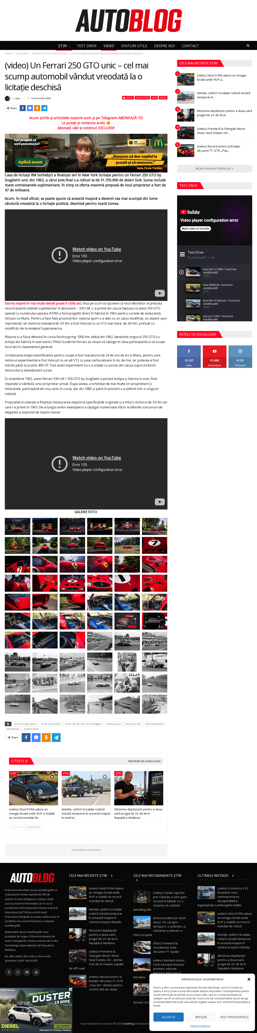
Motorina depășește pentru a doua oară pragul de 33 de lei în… (224, 113)
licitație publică (113, 723)
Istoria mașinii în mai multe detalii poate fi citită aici (43, 303)
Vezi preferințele (234, 1017)
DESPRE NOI (164, 45)
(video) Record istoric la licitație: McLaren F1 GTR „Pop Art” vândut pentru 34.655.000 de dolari (106, 983)
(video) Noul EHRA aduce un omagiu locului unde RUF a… (221, 77)
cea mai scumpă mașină (25, 723)
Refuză (201, 1017)
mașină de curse (133, 723)
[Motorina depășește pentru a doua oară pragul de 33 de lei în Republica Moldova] (138, 788)
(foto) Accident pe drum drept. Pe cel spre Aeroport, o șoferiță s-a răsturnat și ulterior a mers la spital (159, 926)
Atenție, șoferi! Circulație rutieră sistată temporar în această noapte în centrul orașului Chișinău (105, 915)
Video (129, 97)
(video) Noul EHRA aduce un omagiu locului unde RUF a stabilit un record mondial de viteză (106, 894)
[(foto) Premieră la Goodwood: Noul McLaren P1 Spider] (142, 947)
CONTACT (190, 45)
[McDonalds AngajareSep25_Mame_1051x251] (86, 153)
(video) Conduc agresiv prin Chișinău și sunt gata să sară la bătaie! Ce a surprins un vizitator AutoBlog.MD (160, 901)
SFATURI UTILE (134, 45)
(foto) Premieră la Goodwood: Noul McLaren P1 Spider (166, 947)
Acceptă (168, 1017)
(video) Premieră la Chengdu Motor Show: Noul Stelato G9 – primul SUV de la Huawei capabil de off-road (96, 959)
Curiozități (142, 97)
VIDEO (109, 45)
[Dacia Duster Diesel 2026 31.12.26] (36, 1010)
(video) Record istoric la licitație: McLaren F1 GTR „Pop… (219, 148)
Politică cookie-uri (200, 1026)
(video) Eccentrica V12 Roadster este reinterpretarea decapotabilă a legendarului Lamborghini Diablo (223, 896)
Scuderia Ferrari (31, 729)
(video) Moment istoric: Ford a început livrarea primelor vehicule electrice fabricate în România (159, 968)
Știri (154, 97)
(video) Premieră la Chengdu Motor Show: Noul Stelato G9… (221, 131)
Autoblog (128, 1023)
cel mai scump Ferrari (51, 723)
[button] (249, 979)
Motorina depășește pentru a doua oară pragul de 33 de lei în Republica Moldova (103, 936)
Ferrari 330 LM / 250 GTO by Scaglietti (83, 723)
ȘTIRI (62, 45)
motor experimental (154, 723)
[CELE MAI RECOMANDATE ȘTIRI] (160, 880)
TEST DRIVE (87, 45)
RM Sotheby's (13, 729)
